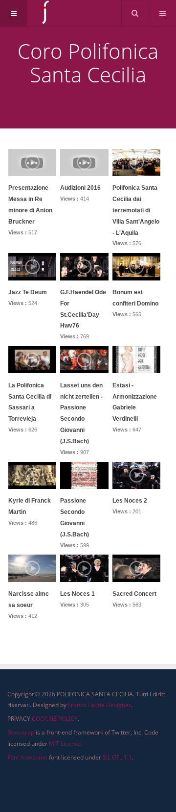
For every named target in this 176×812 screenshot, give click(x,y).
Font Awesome (27, 757)
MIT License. (66, 743)
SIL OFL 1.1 (117, 757)
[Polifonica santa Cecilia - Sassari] (45, 12)
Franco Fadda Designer (99, 705)
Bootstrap (20, 732)
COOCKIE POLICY (55, 718)
